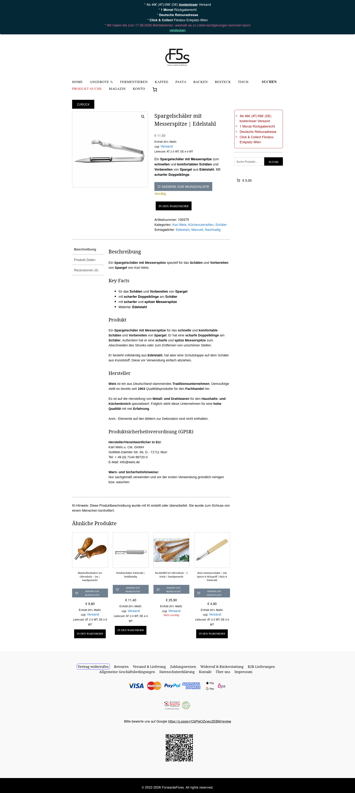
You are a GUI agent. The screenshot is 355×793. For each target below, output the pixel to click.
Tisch (243, 82)
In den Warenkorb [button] (90, 633)
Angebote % (101, 82)
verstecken (178, 30)
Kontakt (205, 672)
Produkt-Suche (87, 89)
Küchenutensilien (201, 224)
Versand (166, 146)
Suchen (269, 82)
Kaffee (161, 82)
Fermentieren (134, 82)
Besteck (223, 82)
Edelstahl (183, 229)
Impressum (243, 672)
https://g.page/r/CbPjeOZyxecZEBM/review (199, 721)
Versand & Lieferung (149, 666)
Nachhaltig (213, 229)
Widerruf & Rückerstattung (222, 666)
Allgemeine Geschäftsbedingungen (127, 672)
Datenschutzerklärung (177, 672)
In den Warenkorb (174, 206)
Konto (139, 89)
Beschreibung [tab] (85, 249)
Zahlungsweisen (183, 666)
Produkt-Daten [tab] (84, 259)
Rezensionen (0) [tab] (86, 269)
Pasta (180, 82)
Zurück (83, 104)
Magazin (117, 89)
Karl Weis (179, 224)
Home (77, 82)
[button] (143, 116)
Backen (200, 82)
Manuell (197, 229)
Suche (274, 162)
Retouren (121, 666)
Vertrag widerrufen (93, 666)
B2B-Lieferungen (261, 666)
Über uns (223, 672)
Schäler (221, 224)
